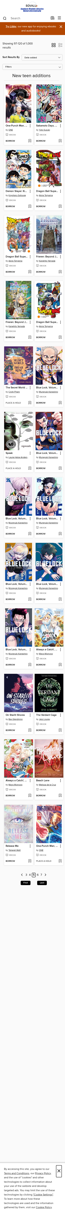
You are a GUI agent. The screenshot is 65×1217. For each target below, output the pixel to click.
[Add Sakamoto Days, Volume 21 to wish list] (60, 141)
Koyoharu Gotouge (17, 195)
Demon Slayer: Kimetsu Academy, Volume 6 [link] (17, 191)
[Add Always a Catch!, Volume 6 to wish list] (60, 665)
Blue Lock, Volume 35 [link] (17, 518)
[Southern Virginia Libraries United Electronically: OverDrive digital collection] (32, 7)
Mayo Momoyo (46, 653)
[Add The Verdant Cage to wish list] (60, 730)
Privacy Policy (43, 1173)
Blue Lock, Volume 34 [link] (47, 387)
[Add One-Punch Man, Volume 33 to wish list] (60, 861)
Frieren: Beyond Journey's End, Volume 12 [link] (17, 322)
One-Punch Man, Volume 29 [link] (17, 125)
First (25, 882)
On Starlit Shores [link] (15, 715)
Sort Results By (11, 57)
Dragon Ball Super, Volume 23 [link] (47, 191)
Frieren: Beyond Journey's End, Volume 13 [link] (47, 256)
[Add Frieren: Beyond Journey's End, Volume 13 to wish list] (60, 272)
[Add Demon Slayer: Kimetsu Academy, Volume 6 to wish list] (30, 206)
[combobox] (26, 18)
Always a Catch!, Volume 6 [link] (47, 649)
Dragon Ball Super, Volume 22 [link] (47, 322)
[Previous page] (22, 875)
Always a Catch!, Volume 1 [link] (17, 780)
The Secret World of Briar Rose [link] (17, 387)
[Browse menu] (59, 18)
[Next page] (45, 875)
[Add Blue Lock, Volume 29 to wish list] (60, 534)
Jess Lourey (44, 719)
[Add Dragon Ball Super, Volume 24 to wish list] (30, 272)
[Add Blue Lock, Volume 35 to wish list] (30, 534)
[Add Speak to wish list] (30, 468)
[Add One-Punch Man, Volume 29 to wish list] (30, 141)
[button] (54, 46)
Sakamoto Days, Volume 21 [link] (47, 125)
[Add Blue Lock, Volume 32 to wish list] (60, 468)
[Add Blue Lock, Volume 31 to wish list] (30, 599)
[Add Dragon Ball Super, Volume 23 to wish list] (60, 206)
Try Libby (11, 26)
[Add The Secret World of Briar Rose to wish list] (30, 403)
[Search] (4, 18)
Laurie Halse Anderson (19, 457)
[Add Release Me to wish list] (30, 861)
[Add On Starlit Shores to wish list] (30, 730)
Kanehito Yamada (47, 261)
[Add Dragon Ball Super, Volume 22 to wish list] (60, 337)
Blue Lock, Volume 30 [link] (17, 649)
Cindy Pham (14, 392)
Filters (8, 66)
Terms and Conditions (16, 1173)
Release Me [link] (12, 846)
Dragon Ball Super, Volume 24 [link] (17, 256)
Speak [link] (9, 453)
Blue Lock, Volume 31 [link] (17, 584)
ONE (10, 130)
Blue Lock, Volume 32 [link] (47, 453)
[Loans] (53, 19)
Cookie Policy (44, 1207)
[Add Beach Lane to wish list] (60, 796)
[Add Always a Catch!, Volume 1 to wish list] (30, 796)
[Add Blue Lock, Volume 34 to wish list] (60, 403)
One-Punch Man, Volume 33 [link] (47, 846)
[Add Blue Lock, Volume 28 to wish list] (60, 599)
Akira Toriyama (46, 195)
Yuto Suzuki (44, 130)
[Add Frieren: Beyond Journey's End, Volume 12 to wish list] (30, 337)
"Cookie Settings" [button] (43, 1194)
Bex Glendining (15, 719)
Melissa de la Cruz (47, 784)
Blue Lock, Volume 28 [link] (47, 584)
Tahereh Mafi (14, 850)
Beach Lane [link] (42, 780)
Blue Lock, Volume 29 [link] (47, 518)
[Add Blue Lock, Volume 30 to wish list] (30, 665)
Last (42, 882)
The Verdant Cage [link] (46, 715)
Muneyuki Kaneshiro (48, 392)
